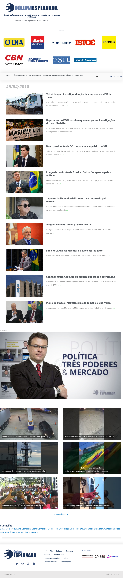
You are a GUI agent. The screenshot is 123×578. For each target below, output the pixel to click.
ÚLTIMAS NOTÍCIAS (19, 75)
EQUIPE (8, 75)
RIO (30, 75)
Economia (69, 551)
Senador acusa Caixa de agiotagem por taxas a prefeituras (80, 276)
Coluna (65, 558)
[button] (97, 76)
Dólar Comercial (8, 528)
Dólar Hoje (53, 528)
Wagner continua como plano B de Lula (69, 224)
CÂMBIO (68, 75)
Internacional (59, 555)
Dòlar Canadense (88, 528)
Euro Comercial (23, 528)
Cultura (47, 555)
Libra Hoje (74, 528)
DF (27, 75)
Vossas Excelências (58, 75)
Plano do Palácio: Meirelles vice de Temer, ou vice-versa (78, 302)
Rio (51, 551)
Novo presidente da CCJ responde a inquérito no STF (76, 146)
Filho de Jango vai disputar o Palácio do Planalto (74, 250)
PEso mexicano (31, 532)
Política (59, 551)
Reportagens (66, 562)
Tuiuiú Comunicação (111, 574)
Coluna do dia (79, 75)
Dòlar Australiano (106, 528)
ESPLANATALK (47, 75)
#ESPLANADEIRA (36, 75)
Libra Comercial (39, 528)
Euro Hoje (64, 528)
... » (66, 105)
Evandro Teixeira (50, 562)
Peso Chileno (16, 532)
